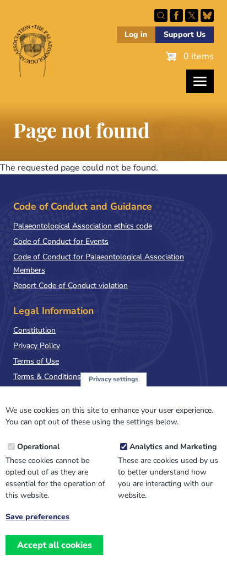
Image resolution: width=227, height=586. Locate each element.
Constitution (34, 330)
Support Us (185, 34)
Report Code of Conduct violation (70, 285)
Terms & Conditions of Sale (60, 376)
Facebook (176, 15)
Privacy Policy (36, 345)
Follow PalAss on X (191, 15)
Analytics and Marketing (173, 446)
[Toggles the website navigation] (200, 81)
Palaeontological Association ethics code (82, 226)
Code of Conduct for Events (61, 241)
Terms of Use (36, 361)
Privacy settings (113, 379)
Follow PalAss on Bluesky (207, 15)
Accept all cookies (54, 545)
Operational (38, 446)
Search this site (160, 15)
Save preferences (37, 517)
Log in (136, 34)
